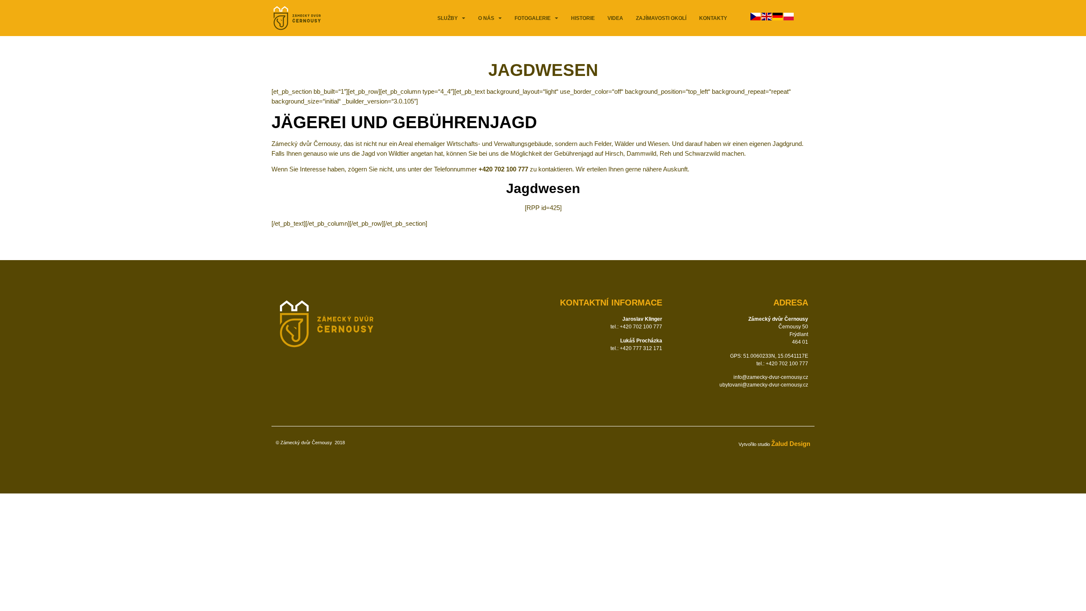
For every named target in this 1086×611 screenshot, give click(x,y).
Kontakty (713, 18)
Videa (615, 18)
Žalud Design (790, 443)
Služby (447, 18)
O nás (486, 18)
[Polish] (789, 18)
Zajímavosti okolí (661, 18)
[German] (778, 18)
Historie (583, 18)
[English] (767, 18)
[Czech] (755, 18)
